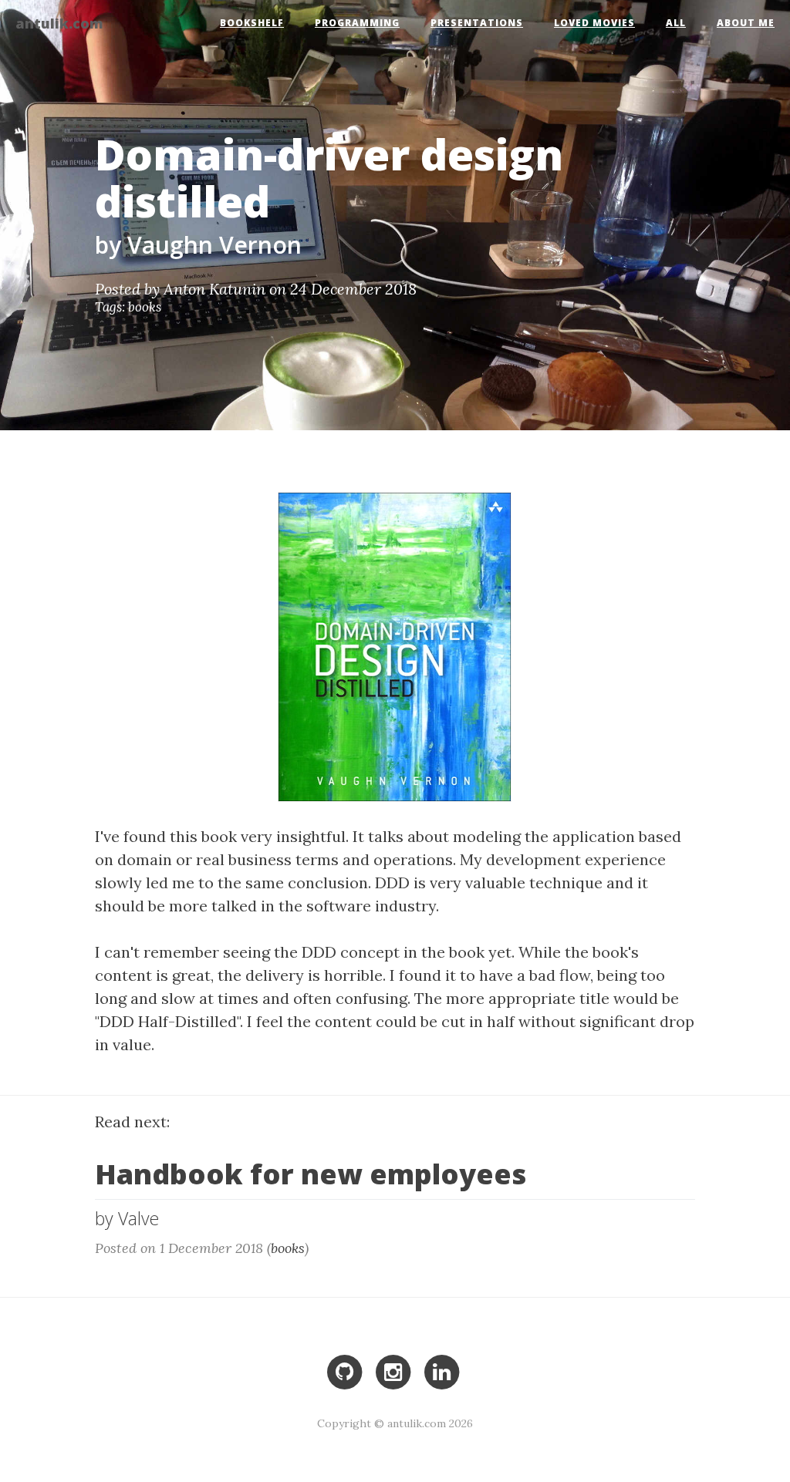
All (676, 22)
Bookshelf (252, 22)
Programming (357, 22)
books (144, 306)
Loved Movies (594, 22)
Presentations (476, 22)
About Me (746, 22)
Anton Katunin (214, 288)
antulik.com (59, 22)
